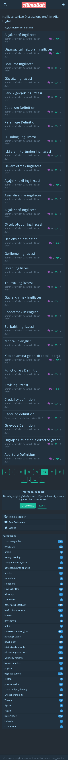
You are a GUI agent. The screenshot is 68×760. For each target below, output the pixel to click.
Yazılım (8, 700)
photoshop (10, 620)
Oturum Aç (28, 505)
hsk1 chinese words (15, 610)
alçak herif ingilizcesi (21, 34)
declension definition (21, 239)
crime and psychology (16, 689)
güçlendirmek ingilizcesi (23, 297)
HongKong (10, 583)
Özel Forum (11, 726)
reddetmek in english (21, 312)
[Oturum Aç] (63, 4)
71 (21, 472)
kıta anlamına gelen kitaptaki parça (32, 355)
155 (34, 479)
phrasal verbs (12, 684)
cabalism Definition (20, 107)
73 (37, 472)
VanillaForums (42, 758)
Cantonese (10, 599)
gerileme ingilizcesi (20, 253)
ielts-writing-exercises (16, 652)
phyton (8, 668)
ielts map (9, 594)
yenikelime (10, 578)
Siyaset (8, 705)
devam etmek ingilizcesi (23, 166)
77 (24, 479)
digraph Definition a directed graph (33, 440)
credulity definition (20, 399)
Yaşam (8, 710)
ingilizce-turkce (13, 673)
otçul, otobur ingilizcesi (23, 224)
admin (8, 38)
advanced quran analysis (17, 567)
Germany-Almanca (14, 657)
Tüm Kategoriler (17, 516)
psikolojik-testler (13, 636)
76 (60, 472)
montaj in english (18, 341)
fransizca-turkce (13, 663)
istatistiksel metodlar (15, 647)
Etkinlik (12, 527)
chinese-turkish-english (16, 631)
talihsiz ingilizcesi (19, 283)
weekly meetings (13, 557)
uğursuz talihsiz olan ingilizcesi (29, 49)
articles (8, 573)
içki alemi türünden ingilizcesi (28, 151)
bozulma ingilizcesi (19, 64)
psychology (10, 641)
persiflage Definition (20, 122)
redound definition (19, 414)
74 (44, 472)
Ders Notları (11, 716)
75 (52, 472)
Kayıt (42, 505)
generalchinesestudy (15, 604)
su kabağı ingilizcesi (20, 137)
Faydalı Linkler (12, 589)
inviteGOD (10, 546)
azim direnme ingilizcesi (23, 195)
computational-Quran (16, 562)
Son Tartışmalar (17, 522)
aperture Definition (20, 454)
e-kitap (8, 678)
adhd (7, 626)
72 (29, 472)
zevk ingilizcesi (16, 385)
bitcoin (8, 615)
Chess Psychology (14, 694)
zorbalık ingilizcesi (19, 326)
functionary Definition (22, 370)
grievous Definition (20, 425)
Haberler (9, 721)
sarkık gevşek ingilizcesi (23, 93)
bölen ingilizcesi (17, 268)
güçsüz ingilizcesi (18, 78)
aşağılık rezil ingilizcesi (22, 180)
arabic (8, 552)
